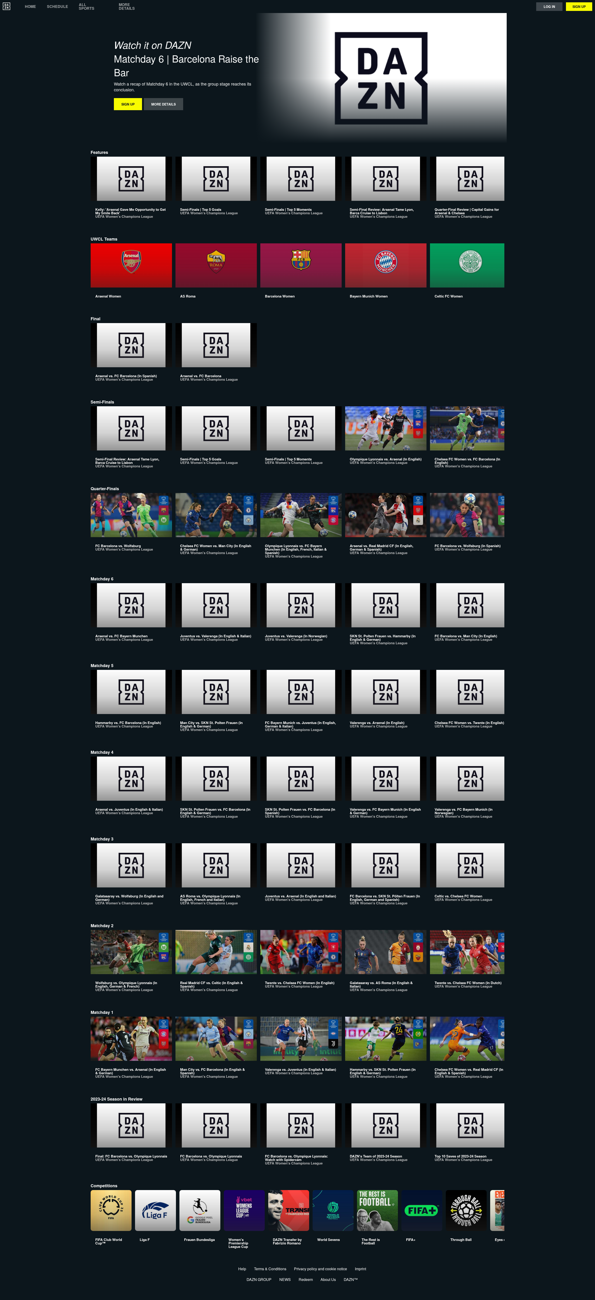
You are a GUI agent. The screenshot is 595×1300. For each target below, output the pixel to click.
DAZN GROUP (259, 1279)
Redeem (306, 1279)
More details (127, 6)
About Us (328, 1279)
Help (242, 1268)
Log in (549, 6)
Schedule (57, 6)
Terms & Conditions (270, 1268)
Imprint (360, 1268)
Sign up (579, 6)
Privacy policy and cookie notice (320, 1268)
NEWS (285, 1279)
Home (30, 6)
